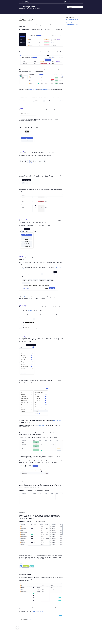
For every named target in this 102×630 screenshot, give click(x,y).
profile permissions (32, 89)
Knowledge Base (27, 6)
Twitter (60, 615)
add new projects (45, 89)
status (31, 220)
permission (41, 425)
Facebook (62, 615)
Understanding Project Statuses (72, 24)
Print (59, 16)
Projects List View (36, 8)
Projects (30, 8)
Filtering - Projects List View (38, 611)
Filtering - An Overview (70, 22)
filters (56, 258)
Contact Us (29, 619)
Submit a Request (78, 1)
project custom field (57, 420)
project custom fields (42, 382)
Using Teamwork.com (23, 8)
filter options (27, 297)
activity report (31, 310)
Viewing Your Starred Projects (72, 19)
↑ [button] (17, 627)
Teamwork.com (68, 1)
